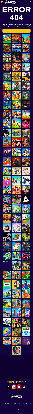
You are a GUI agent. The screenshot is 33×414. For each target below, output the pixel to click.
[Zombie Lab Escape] (16, 161)
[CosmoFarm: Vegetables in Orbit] (16, 218)
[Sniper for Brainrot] (7, 57)
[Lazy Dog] (16, 293)
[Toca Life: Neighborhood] (26, 85)
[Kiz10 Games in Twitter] (24, 386)
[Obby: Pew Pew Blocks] (16, 312)
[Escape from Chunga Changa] (7, 48)
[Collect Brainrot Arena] (7, 171)
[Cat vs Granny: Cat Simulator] (26, 293)
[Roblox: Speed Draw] (16, 152)
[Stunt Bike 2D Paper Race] (26, 180)
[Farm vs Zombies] (26, 95)
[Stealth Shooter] (26, 322)
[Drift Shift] (26, 256)
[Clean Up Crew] (7, 189)
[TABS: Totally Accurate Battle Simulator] (26, 67)
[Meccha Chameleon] (26, 142)
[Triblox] (26, 199)
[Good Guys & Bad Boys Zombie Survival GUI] (26, 246)
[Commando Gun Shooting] (16, 303)
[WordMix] (7, 284)
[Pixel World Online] (26, 76)
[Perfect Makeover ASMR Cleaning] (26, 312)
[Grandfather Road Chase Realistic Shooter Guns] (26, 227)
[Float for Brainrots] (16, 237)
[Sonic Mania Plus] (16, 95)
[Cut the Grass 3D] (16, 133)
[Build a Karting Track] (26, 284)
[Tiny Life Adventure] (16, 284)
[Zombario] (26, 237)
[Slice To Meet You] (26, 114)
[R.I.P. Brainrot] (7, 265)
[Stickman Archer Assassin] (26, 104)
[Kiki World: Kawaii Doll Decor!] (16, 227)
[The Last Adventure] (7, 76)
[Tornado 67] (16, 256)
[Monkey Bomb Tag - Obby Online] (16, 180)
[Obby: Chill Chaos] (16, 322)
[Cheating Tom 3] (16, 246)
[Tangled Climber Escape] (26, 152)
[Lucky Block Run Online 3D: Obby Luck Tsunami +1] (7, 180)
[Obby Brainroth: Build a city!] (16, 275)
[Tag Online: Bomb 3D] (7, 227)
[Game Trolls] (7, 199)
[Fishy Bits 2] (7, 331)
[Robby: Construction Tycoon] (26, 275)
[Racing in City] (26, 133)
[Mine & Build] (7, 114)
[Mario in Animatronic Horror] (7, 95)
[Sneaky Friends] (16, 341)
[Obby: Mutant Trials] (7, 208)
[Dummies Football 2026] (16, 104)
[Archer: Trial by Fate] (16, 171)
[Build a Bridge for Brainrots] (26, 38)
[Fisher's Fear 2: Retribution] (16, 57)
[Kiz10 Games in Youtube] (19, 386)
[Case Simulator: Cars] (16, 48)
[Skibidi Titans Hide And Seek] (16, 265)
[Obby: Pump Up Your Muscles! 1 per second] (7, 218)
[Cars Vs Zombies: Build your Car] (26, 161)
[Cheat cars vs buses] (7, 312)
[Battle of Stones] (7, 142)
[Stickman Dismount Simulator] (7, 322)
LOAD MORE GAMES (16, 31)
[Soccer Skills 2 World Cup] (16, 123)
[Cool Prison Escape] (7, 161)
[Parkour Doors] (7, 275)
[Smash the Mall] (16, 350)
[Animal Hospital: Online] (26, 48)
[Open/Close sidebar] (2, 2)
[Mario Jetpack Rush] (16, 85)
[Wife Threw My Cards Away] (26, 189)
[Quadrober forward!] (16, 199)
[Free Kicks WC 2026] (7, 123)
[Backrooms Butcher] (16, 331)
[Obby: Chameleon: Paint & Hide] (16, 67)
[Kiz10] (13, 2)
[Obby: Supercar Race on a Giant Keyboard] (26, 218)
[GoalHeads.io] (26, 57)
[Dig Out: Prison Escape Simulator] (26, 303)
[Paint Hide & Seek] (16, 76)
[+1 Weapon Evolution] (7, 38)
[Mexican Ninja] (7, 152)
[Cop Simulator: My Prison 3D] (7, 341)
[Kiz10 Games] (16, 396)
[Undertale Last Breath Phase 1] (7, 237)
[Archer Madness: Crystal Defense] (26, 208)
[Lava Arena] (16, 38)
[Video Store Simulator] (7, 246)
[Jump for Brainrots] (7, 85)
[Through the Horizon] (7, 256)
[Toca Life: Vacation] (7, 133)
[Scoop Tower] (26, 171)
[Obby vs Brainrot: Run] (26, 331)
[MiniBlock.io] (7, 303)
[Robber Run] (26, 265)
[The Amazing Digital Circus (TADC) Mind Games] (16, 189)
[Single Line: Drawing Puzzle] (26, 341)
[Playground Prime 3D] (16, 142)
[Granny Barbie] (26, 123)
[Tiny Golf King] (16, 208)
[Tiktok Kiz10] (8, 386)
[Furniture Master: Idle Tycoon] (16, 114)
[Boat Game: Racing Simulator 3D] (7, 293)
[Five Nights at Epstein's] (7, 67)
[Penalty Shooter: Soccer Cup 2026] (7, 104)
